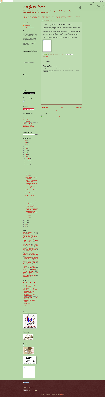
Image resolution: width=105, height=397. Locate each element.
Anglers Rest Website (27, 123)
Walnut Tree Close (27, 265)
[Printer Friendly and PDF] (45, 54)
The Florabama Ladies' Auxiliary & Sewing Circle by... (31, 212)
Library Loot (30, 252)
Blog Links (78, 16)
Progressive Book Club (27, 257)
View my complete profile (28, 27)
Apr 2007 (28, 173)
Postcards (33, 256)
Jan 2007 (28, 217)
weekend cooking (31, 275)
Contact (34, 16)
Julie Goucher (28, 25)
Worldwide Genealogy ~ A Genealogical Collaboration (28, 126)
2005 (26, 222)
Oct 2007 (28, 162)
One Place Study (34, 254)
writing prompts (26, 276)
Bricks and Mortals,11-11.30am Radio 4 (30, 206)
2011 (26, 148)
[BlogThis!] (68, 54)
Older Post (79, 107)
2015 (26, 140)
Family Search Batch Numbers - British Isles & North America (29, 305)
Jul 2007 (28, 168)
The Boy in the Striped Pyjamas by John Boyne (31, 199)
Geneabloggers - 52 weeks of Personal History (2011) (29, 292)
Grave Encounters (27, 121)
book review (33, 267)
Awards (53, 16)
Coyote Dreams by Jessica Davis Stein (31, 178)
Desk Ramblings (34, 237)
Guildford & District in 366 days (29, 128)
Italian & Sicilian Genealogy (32, 250)
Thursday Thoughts (27, 263)
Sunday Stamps (28, 259)
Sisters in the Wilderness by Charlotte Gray (31, 181)
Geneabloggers (26, 244)
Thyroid (35, 263)
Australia (34, 233)
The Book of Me (30, 262)
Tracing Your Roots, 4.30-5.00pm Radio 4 (31, 202)
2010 (26, 150)
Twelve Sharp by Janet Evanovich (30, 187)
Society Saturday (35, 258)
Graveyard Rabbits (30, 245)
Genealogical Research (70, 16)
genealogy (29, 271)
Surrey (37, 261)
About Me (30, 16)
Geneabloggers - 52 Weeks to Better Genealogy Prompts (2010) (30, 289)
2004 (26, 224)
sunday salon (33, 273)
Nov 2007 (28, 160)
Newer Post (44, 107)
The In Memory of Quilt (28, 116)
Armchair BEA (26, 233)
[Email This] (66, 54)
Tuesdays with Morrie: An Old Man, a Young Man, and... (32, 209)
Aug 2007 (28, 166)
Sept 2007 (28, 164)
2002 (26, 226)
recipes (30, 272)
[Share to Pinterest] (72, 54)
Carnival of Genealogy (29, 235)
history (24, 272)
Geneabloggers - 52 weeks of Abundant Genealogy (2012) (29, 295)
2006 (26, 220)
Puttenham (36, 257)
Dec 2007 (28, 158)
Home (25, 16)
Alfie (36, 232)
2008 (26, 154)
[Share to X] (69, 54)
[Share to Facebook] (70, 54)
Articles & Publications (46, 16)
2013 (26, 144)
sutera (24, 275)
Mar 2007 (28, 175)
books (47, 56)
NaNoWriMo (25, 307)
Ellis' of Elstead (26, 117)
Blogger (61, 394)
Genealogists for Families (60, 16)
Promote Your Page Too (27, 102)
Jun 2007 (28, 170)
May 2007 (28, 171)
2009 (26, 152)
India (24, 250)
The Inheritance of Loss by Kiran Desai (31, 184)
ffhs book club (35, 269)
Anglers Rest (34, 6)
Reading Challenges (27, 303)
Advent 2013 (30, 232)
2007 (26, 156)
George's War (26, 119)
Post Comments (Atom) (52, 110)
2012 (26, 146)
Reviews (27, 258)
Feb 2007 (28, 215)
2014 (26, 142)
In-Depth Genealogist (31, 249)
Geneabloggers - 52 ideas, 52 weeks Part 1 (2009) (29, 283)
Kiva (25, 252)
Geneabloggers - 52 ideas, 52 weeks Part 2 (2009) (29, 286)
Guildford (30, 246)
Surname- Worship (31, 261)
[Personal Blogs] (26, 382)
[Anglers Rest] (23, 101)
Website (39, 16)
